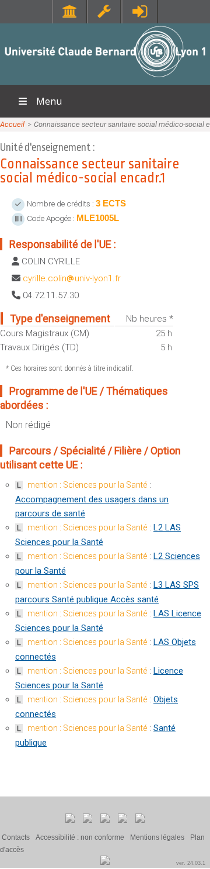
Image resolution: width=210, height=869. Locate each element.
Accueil (12, 124)
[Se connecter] (140, 11)
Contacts (16, 837)
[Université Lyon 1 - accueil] (105, 79)
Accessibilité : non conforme (80, 837)
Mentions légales (157, 837)
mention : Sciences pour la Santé (87, 484)
